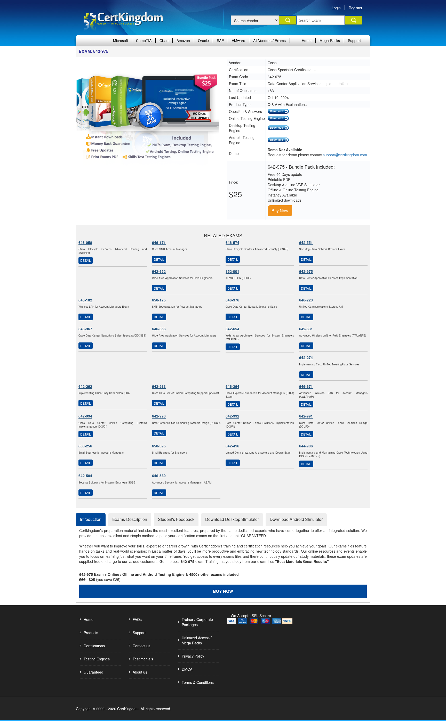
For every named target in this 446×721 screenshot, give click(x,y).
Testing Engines (97, 658)
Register (355, 7)
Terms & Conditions (198, 682)
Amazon (183, 40)
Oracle (203, 40)
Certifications (94, 645)
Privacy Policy (193, 656)
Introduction (90, 519)
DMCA (187, 669)
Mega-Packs (330, 40)
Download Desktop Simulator (232, 519)
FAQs (137, 619)
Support (354, 40)
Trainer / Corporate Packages (197, 622)
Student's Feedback (176, 519)
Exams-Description (129, 519)
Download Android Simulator (296, 519)
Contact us (141, 645)
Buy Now (280, 211)
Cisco (164, 40)
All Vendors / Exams (269, 40)
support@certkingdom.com (345, 154)
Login (336, 7)
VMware (238, 40)
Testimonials (143, 658)
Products (91, 632)
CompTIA (144, 40)
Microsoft (120, 40)
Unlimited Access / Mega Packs (197, 640)
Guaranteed (93, 672)
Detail (85, 260)
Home (307, 40)
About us (140, 672)
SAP (220, 40)
